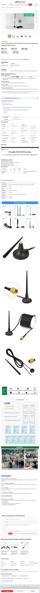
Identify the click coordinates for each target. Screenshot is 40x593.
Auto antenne (26, 578)
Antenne (16, 7)
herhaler (2, 561)
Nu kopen (7, 591)
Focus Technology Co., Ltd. (18, 586)
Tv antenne (20, 7)
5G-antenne (31, 565)
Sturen (10, 533)
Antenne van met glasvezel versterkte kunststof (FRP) (24, 565)
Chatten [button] (33, 591)
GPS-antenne (3, 565)
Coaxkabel (12, 561)
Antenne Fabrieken (14, 575)
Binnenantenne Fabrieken (24, 575)
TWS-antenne (22, 563)
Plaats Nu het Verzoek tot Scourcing (28, 533)
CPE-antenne (31, 561)
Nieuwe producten (13, 563)
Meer (2, 582)
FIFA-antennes (3, 563)
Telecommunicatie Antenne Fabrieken (8, 578)
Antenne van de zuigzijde (33, 563)
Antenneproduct (18, 578)
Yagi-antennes (22, 561)
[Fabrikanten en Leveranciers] (20, 2)
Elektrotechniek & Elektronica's (10, 7)
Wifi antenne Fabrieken (5, 575)
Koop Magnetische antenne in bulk (7, 580)
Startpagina (2, 7)
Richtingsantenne (13, 565)
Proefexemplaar (26, 59)
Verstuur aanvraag (20, 591)
